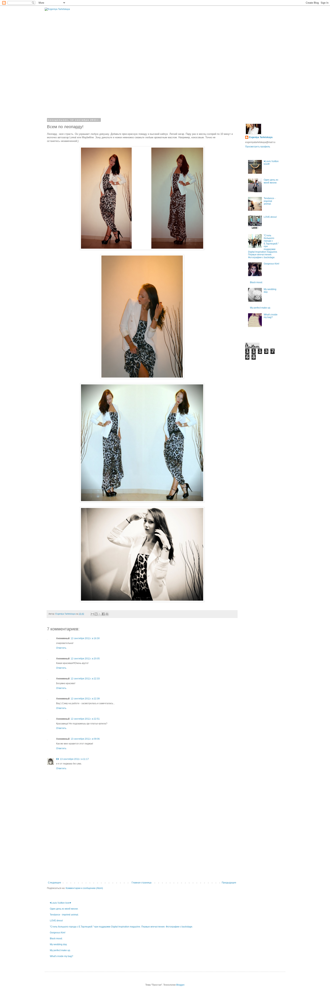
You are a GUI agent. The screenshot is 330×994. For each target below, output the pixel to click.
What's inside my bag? (61, 956)
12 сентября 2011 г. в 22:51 (85, 719)
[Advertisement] (142, 853)
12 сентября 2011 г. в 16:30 (85, 638)
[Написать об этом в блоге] (96, 614)
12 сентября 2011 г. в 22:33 (85, 678)
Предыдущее (229, 882)
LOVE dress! (56, 920)
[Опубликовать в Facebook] (103, 614)
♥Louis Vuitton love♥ (60, 903)
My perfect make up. (60, 950)
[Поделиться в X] (100, 614)
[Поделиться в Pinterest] (107, 614)
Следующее (54, 882)
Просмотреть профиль (257, 146)
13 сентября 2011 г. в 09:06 (85, 739)
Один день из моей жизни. (64, 908)
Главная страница (141, 882)
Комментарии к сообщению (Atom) (84, 888)
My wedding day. (58, 944)
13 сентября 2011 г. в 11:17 (74, 759)
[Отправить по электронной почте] (92, 614)
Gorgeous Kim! (57, 932)
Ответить (61, 648)
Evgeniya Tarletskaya (261, 137)
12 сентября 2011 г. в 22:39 (85, 698)
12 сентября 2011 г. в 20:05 (85, 658)
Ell (57, 759)
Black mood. (56, 938)
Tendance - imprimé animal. (64, 914)
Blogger (180, 985)
